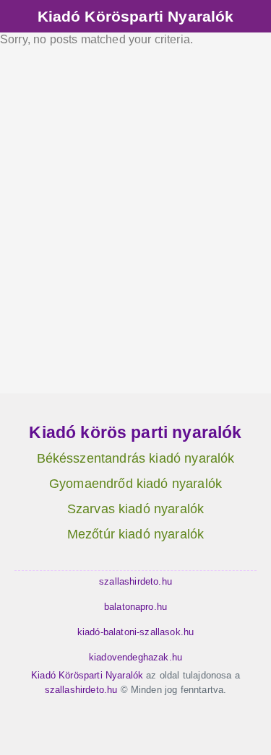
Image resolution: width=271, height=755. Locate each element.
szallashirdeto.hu (135, 581)
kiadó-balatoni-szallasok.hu (135, 632)
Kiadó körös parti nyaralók (135, 432)
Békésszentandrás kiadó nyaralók (136, 458)
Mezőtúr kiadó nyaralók (136, 534)
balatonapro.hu (135, 606)
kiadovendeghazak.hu (135, 657)
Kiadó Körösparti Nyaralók (136, 16)
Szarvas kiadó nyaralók (136, 509)
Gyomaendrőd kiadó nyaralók (135, 483)
